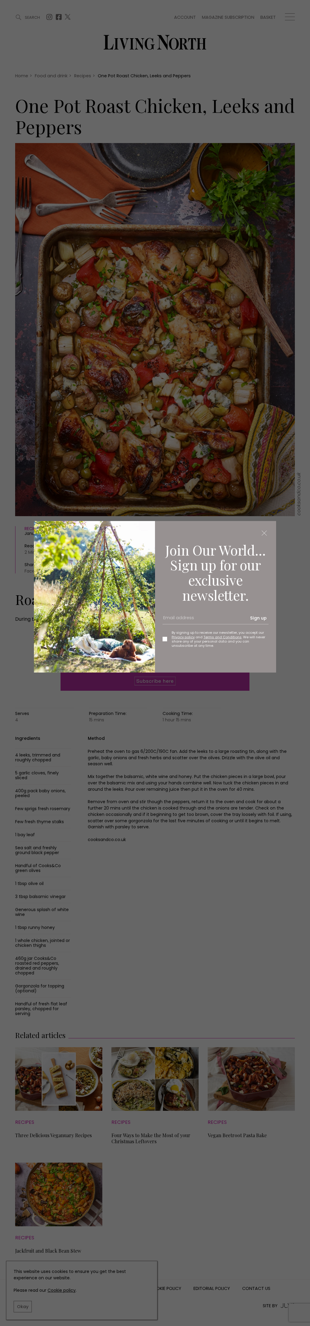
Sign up (258, 618)
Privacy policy (183, 637)
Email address (176, 620)
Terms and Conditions (222, 637)
